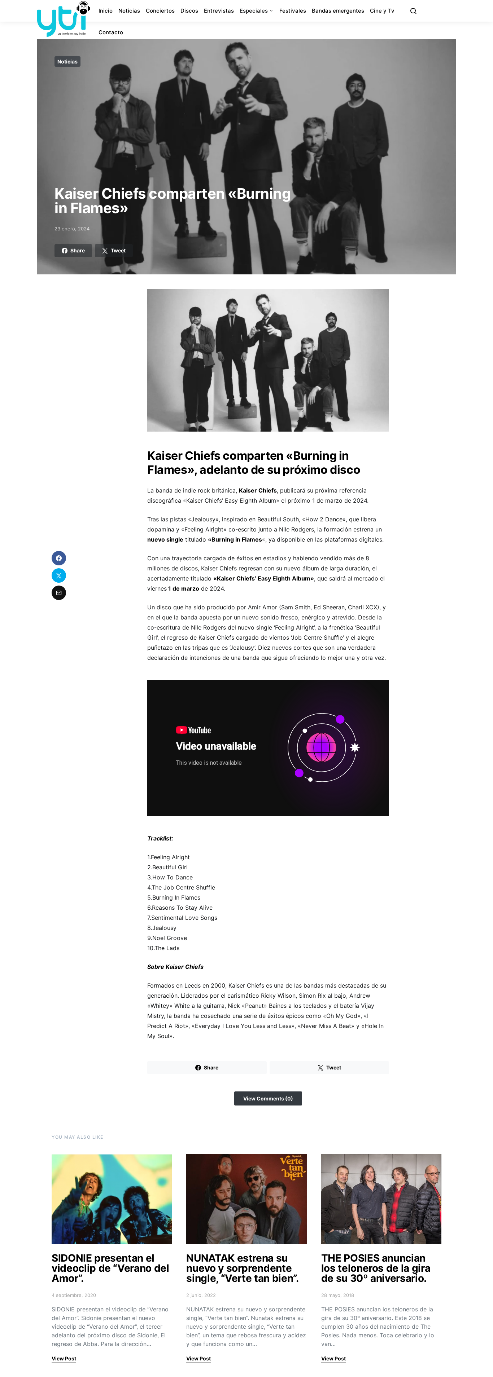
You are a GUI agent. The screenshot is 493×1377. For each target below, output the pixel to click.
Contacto (111, 32)
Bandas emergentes (338, 10)
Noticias (129, 10)
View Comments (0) (268, 1098)
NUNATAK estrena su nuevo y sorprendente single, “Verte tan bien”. (242, 1268)
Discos (189, 10)
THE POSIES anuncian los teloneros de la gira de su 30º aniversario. (376, 1268)
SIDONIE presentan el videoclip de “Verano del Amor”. (110, 1268)
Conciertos (160, 10)
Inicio (106, 10)
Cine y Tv (382, 10)
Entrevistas (219, 10)
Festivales (292, 10)
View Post (64, 1358)
